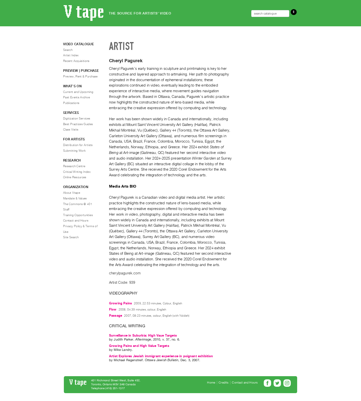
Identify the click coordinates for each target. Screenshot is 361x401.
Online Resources (74, 177)
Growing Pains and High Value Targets (139, 346)
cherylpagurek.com (124, 273)
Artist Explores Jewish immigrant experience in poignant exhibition (161, 356)
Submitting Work (74, 150)
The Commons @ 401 (77, 204)
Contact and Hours (75, 220)
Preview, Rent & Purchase (80, 76)
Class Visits (70, 129)
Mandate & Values (75, 198)
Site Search (71, 237)
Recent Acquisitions (76, 61)
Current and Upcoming (78, 92)
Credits (223, 382)
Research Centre (74, 166)
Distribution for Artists (78, 145)
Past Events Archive (76, 97)
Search (67, 50)
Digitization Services (76, 118)
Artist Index (71, 55)
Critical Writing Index (77, 172)
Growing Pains (120, 303)
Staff (66, 209)
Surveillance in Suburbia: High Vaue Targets (143, 335)
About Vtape (71, 192)
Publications (71, 103)
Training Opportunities (78, 215)
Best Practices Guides (78, 124)
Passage (115, 315)
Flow (113, 309)
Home (211, 382)
